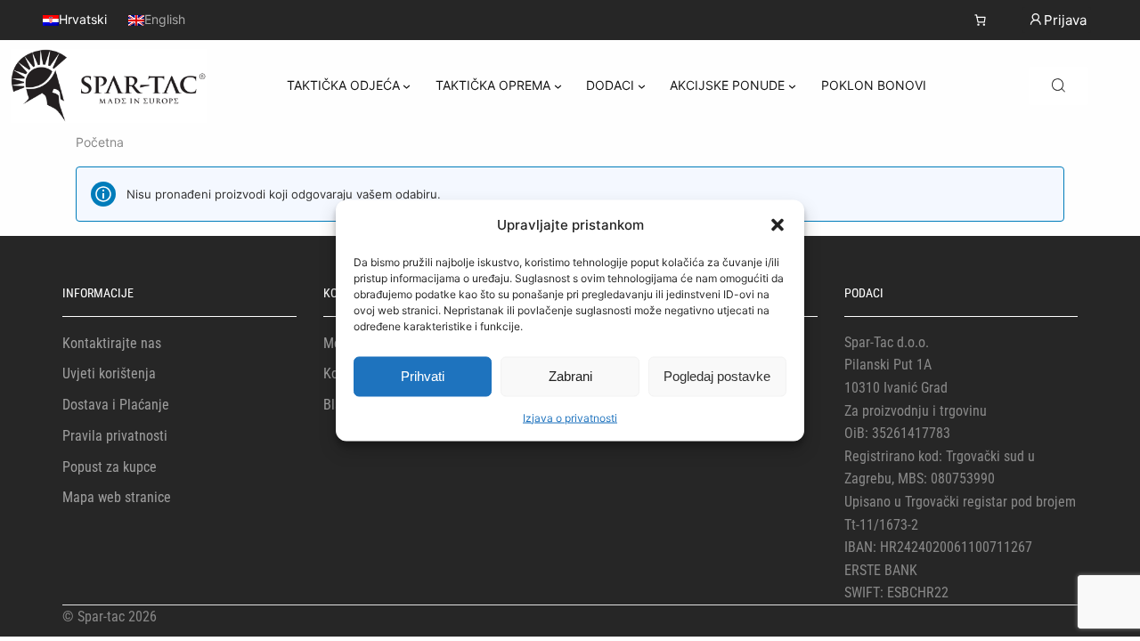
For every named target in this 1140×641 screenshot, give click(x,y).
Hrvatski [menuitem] (83, 20)
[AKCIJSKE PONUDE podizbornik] (792, 86)
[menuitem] (75, 19)
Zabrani (570, 376)
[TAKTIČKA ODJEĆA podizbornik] (407, 86)
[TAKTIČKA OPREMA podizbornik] (558, 86)
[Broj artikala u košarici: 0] (980, 20)
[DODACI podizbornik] (642, 86)
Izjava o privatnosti (570, 417)
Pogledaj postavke (717, 376)
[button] (777, 224)
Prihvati (422, 376)
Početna (100, 142)
